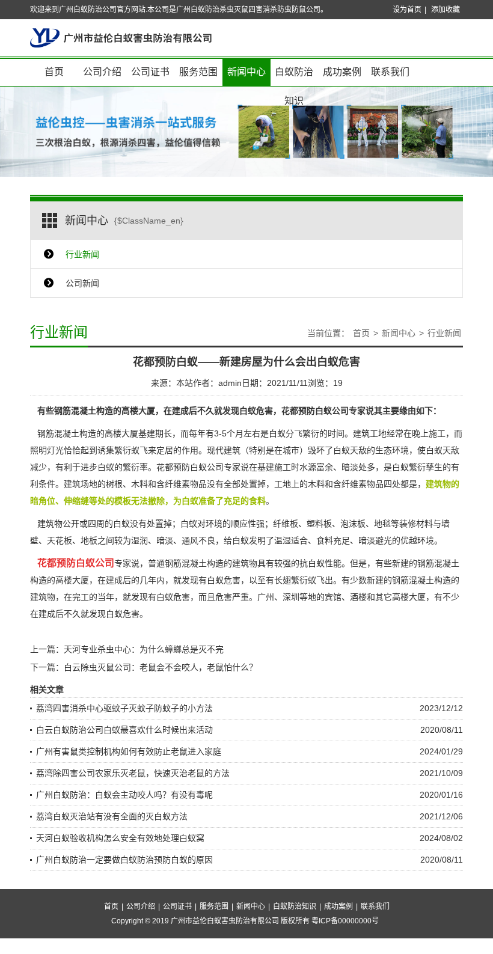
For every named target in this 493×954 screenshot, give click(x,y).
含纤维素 (173, 484)
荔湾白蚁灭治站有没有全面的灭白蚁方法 (112, 816)
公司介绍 (102, 72)
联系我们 (390, 72)
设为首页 (407, 9)
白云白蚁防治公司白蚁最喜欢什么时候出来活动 (124, 730)
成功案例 (342, 72)
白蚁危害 (223, 580)
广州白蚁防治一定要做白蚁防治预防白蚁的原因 (124, 859)
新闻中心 (246, 72)
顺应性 (243, 523)
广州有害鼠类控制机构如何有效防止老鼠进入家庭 (128, 751)
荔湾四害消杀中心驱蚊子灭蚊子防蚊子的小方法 (124, 708)
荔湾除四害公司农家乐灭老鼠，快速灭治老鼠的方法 (133, 773)
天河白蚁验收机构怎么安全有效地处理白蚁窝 (120, 838)
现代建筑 (223, 450)
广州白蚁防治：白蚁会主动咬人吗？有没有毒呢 (124, 795)
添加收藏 (445, 9)
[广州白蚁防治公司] (121, 37)
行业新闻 (82, 254)
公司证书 (150, 72)
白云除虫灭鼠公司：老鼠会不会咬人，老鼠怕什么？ (160, 667)
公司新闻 (82, 283)
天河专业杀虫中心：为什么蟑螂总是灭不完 (144, 649)
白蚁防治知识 (294, 77)
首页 (54, 72)
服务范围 (198, 72)
